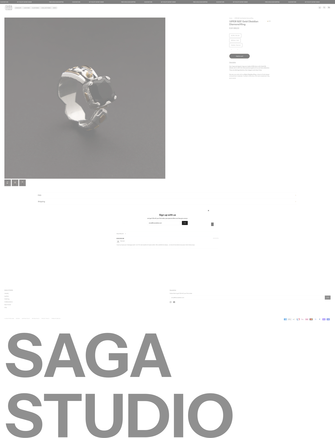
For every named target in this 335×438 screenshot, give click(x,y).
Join (184, 222)
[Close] (208, 210)
